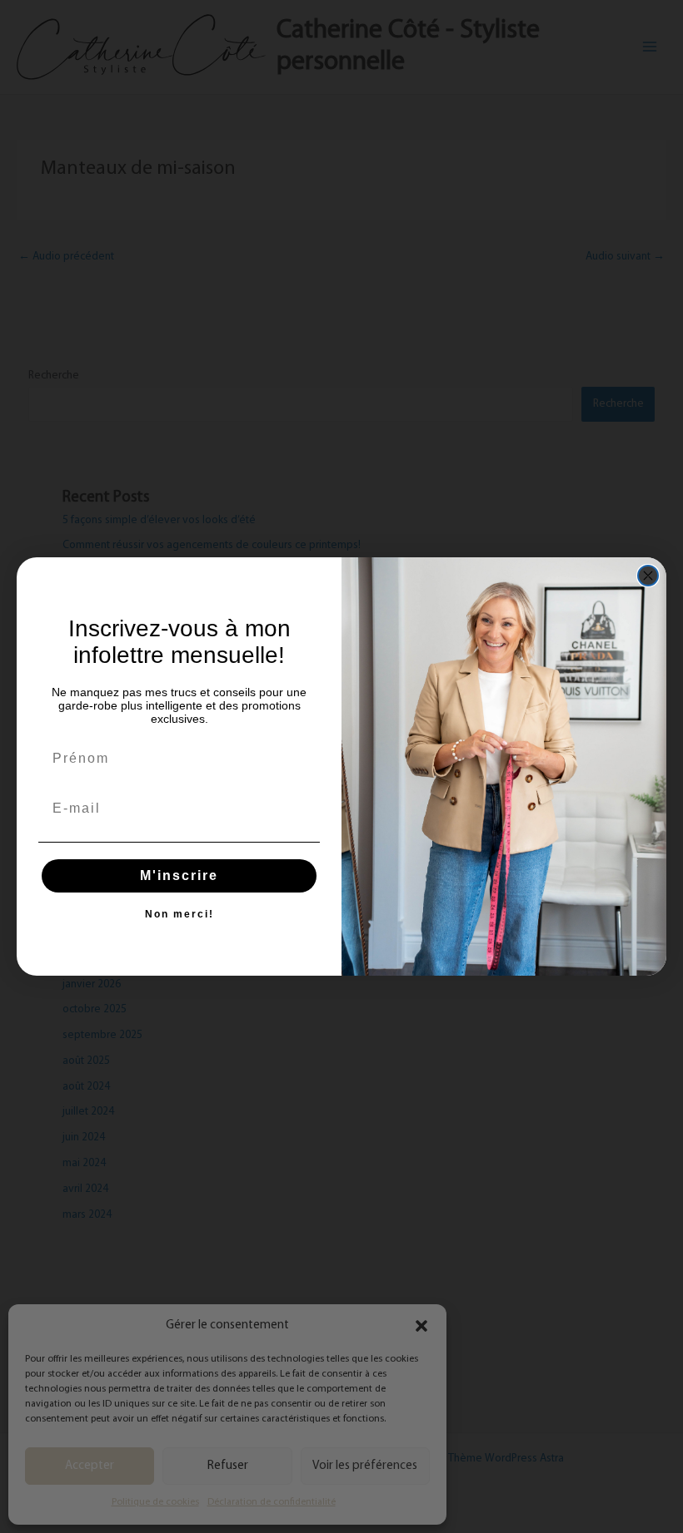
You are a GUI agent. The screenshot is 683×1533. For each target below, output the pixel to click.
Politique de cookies (155, 1502)
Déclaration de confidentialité (271, 1502)
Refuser (227, 1466)
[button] (421, 1326)
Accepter (89, 1466)
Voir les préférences (364, 1466)
